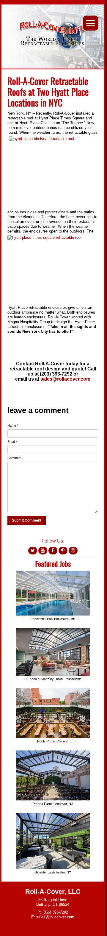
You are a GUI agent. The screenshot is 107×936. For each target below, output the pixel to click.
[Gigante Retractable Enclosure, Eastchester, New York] (53, 815)
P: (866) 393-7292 (52, 912)
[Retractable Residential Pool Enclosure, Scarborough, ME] (53, 573)
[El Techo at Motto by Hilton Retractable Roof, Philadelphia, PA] (53, 630)
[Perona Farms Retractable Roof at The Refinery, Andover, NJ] (53, 752)
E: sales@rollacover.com (52, 917)
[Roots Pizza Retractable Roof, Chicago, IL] (53, 690)
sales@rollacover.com (65, 379)
